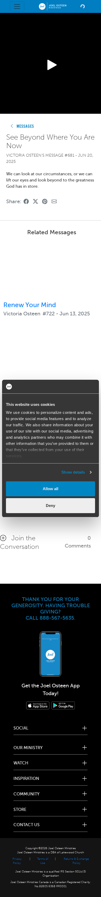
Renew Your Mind (29, 305)
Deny (50, 505)
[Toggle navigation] (17, 6)
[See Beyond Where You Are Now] (26, 202)
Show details (73, 472)
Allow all (50, 488)
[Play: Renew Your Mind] (50, 269)
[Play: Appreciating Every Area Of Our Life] (50, 362)
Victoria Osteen (21, 314)
